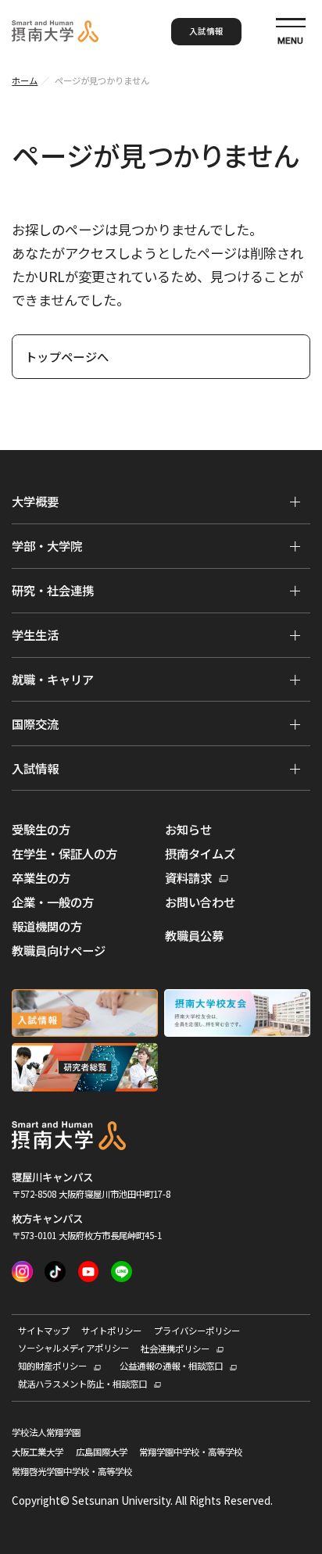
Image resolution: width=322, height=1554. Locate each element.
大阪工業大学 (37, 1452)
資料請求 (188, 878)
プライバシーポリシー (197, 1331)
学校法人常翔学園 (46, 1432)
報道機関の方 (47, 926)
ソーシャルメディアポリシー (73, 1348)
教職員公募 (194, 935)
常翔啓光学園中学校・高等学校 (72, 1471)
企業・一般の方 (53, 902)
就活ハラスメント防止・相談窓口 (82, 1384)
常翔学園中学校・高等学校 (190, 1452)
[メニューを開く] (294, 501)
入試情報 (206, 31)
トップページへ (67, 356)
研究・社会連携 (53, 589)
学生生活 (35, 634)
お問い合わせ (200, 902)
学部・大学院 (47, 545)
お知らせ (188, 829)
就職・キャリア (53, 679)
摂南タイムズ (200, 853)
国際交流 (35, 723)
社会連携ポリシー (175, 1349)
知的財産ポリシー (52, 1366)
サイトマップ (44, 1331)
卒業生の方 (41, 878)
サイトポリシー (111, 1331)
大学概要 (35, 500)
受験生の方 (41, 829)
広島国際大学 (101, 1452)
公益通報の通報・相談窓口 (171, 1366)
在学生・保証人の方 (64, 853)
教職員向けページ (59, 950)
